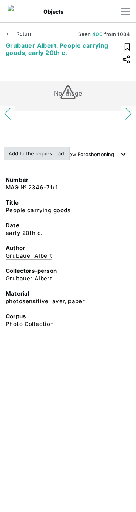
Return (24, 34)
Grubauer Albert (29, 255)
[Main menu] (125, 11)
